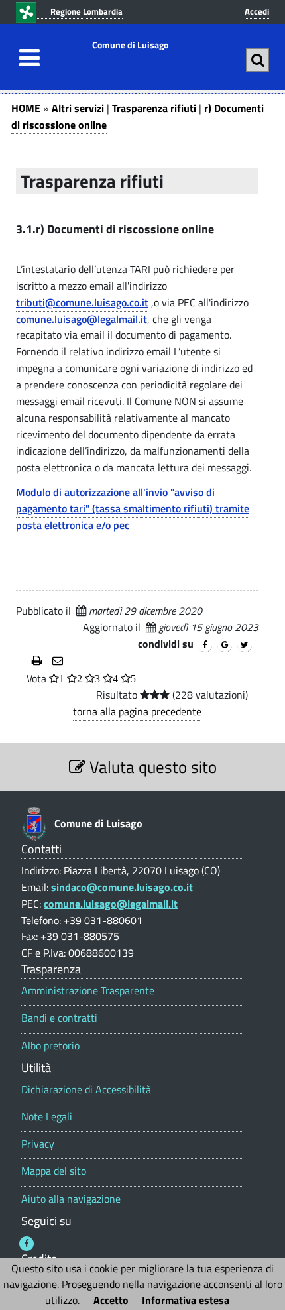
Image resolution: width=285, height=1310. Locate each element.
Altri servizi (78, 108)
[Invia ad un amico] (57, 661)
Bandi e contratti (59, 1018)
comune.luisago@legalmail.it (81, 319)
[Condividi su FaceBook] (205, 645)
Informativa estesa (185, 1300)
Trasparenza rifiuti (154, 108)
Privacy (37, 1144)
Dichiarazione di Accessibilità (86, 1089)
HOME (25, 108)
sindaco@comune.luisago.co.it (122, 887)
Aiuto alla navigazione (71, 1199)
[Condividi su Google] (224, 645)
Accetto (111, 1300)
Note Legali (46, 1116)
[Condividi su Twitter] (244, 645)
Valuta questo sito (151, 767)
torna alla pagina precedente (137, 711)
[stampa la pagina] (37, 661)
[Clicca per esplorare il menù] (26, 58)
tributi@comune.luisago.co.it (82, 302)
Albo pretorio (50, 1046)
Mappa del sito (53, 1171)
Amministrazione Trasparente (87, 990)
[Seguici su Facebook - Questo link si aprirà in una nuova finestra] (26, 1243)
